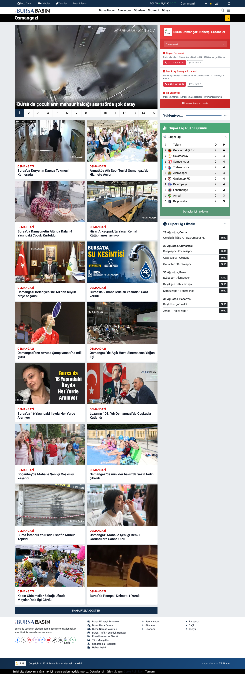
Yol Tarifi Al (196, 62)
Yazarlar (62, 3)
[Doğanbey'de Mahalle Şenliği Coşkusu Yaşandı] (50, 444)
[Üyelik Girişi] (227, 3)
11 (114, 113)
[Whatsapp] (73, 640)
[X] (23, 640)
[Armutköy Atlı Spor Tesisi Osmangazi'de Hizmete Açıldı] (122, 141)
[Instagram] (36, 640)
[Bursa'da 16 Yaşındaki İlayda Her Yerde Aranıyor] (50, 384)
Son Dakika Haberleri (104, 643)
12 (124, 113)
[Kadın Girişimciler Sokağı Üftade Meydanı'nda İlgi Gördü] (50, 566)
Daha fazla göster (86, 610)
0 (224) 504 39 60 (176, 62)
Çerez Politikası (133, 671)
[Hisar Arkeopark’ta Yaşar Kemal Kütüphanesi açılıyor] (122, 201)
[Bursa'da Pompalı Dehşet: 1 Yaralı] (122, 566)
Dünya (166, 10)
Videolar (45, 3)
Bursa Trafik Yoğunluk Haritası (109, 632)
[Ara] (223, 10)
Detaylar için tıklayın (195, 211)
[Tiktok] (54, 640)
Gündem (139, 10)
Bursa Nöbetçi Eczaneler (106, 621)
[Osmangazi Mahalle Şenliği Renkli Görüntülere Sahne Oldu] (122, 505)
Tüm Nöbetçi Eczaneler (197, 103)
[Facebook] (17, 640)
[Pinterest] (29, 640)
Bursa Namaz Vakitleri (104, 629)
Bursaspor (124, 10)
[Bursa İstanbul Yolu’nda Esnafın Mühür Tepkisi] (50, 505)
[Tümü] (226, 115)
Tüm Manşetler (100, 640)
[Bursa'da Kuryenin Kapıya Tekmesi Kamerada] (50, 141)
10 (105, 113)
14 (143, 113)
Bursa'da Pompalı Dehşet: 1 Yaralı (115, 596)
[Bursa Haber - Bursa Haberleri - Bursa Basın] (32, 10)
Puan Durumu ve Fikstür (105, 636)
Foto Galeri (26, 3)
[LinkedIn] (42, 640)
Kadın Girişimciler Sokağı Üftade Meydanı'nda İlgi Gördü (42, 598)
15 (153, 113)
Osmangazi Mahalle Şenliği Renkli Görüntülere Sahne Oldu (115, 537)
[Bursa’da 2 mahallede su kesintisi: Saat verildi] (122, 262)
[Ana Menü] (228, 10)
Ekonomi (153, 10)
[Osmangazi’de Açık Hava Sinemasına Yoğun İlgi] (122, 323)
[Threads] (60, 640)
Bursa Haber (107, 10)
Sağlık (192, 625)
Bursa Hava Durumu (103, 625)
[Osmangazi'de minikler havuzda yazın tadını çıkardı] (122, 444)
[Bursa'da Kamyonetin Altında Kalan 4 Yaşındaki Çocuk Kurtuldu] (50, 201)
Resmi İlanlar (80, 3)
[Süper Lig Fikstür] (226, 223)
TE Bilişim (224, 663)
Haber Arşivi (99, 647)
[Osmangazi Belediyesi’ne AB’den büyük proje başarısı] (50, 262)
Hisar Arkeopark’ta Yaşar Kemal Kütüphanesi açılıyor (113, 233)
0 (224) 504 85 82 (176, 84)
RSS (21, 663)
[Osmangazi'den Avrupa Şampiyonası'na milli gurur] (50, 323)
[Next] (67, 640)
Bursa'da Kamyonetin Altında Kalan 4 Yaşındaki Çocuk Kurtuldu (45, 233)
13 (134, 113)
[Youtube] (48, 640)
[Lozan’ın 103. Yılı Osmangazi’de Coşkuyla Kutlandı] (122, 384)
